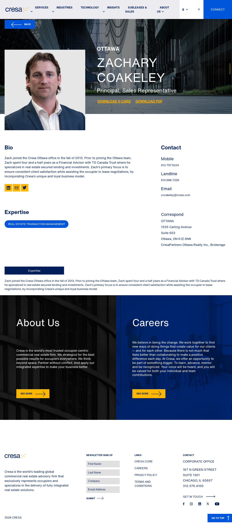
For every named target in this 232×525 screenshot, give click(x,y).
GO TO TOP (218, 518)
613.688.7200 (170, 180)
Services (41, 7)
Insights (113, 7)
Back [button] (27, 24)
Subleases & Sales (136, 9)
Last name (7, 470)
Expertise (34, 271)
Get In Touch (193, 497)
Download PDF (149, 101)
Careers (141, 468)
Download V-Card (114, 101)
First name (7, 462)
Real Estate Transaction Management (36, 224)
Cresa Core (144, 461)
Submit (90, 498)
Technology (90, 7)
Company (6, 479)
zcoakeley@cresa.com (175, 195)
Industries (65, 7)
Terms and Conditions (143, 484)
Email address (8, 487)
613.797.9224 (170, 165)
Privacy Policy (146, 475)
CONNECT (218, 9)
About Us (163, 9)
